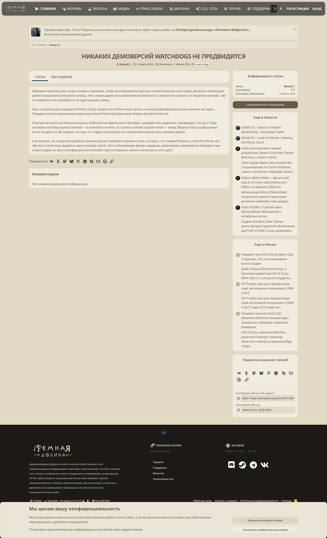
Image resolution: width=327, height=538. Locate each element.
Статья (40, 77)
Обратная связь (202, 500)
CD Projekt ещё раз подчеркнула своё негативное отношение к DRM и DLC (267, 288)
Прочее (235, 8)
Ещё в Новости (265, 117)
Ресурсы (100, 8)
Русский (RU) (102, 500)
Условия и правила (226, 500)
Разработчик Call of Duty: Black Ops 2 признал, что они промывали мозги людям (267, 259)
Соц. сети (209, 8)
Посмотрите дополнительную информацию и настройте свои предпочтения (85, 529)
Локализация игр (163, 479)
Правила (158, 462)
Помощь (286, 500)
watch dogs (202, 64)
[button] (88, 501)
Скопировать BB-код (248, 405)
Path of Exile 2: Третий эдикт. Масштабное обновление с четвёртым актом (262, 211)
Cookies (37, 500)
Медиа (124, 8)
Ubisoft (97, 114)
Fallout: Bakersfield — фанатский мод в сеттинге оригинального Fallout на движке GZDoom (265, 182)
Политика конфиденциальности (259, 500)
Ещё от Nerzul (265, 244)
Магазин (181, 8)
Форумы (74, 8)
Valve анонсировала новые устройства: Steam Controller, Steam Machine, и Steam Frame (267, 153)
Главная (48, 8)
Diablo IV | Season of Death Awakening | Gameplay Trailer (263, 129)
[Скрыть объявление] (294, 29)
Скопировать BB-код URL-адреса (255, 393)
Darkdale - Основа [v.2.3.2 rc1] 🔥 (66, 500)
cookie (73, 517)
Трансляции (152, 8)
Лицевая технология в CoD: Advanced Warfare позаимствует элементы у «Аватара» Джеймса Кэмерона (265, 320)
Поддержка (262, 8)
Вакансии (158, 473)
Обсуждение (61, 77)
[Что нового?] (281, 9)
